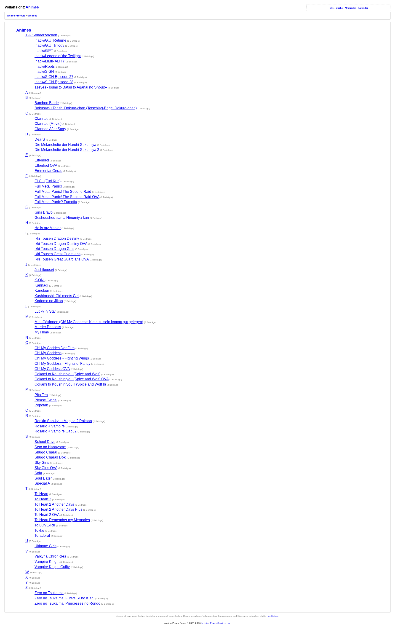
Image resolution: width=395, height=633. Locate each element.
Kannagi (41, 285)
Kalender (363, 8)
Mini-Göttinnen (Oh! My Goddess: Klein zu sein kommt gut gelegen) (89, 322)
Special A (42, 483)
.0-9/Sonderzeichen (41, 35)
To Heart (41, 494)
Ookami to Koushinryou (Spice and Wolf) (67, 374)
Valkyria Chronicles (50, 556)
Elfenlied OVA (46, 165)
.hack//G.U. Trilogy (49, 45)
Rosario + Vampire (50, 426)
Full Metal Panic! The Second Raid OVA (67, 197)
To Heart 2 (43, 499)
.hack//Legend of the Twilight (58, 56)
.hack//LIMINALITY (50, 61)
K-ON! (40, 280)
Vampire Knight (47, 561)
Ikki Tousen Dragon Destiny (57, 238)
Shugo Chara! (46, 452)
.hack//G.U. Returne (50, 40)
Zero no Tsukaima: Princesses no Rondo (67, 603)
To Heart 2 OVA (47, 515)
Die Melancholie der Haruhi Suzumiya (65, 145)
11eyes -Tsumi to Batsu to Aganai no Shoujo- (71, 87)
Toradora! (42, 535)
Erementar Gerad (48, 171)
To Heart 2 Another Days (54, 504)
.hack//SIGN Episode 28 (54, 82)
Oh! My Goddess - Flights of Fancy (62, 363)
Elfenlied (42, 160)
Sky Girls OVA (46, 468)
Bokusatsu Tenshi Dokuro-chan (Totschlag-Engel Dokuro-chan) (86, 108)
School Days (45, 442)
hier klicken (272, 616)
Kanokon (42, 290)
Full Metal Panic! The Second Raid (63, 191)
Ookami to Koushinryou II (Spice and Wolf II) (70, 384)
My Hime (42, 332)
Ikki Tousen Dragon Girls (54, 249)
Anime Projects (16, 15)
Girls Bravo (44, 212)
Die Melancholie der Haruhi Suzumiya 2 (67, 150)
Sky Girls (42, 462)
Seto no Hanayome (50, 447)
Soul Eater (43, 478)
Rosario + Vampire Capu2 (56, 431)
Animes (32, 7)
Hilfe (331, 8)
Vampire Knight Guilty (52, 567)
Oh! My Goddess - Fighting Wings (62, 358)
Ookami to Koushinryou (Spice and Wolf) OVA (72, 379)
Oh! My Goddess (48, 353)
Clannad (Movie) (48, 124)
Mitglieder (350, 8)
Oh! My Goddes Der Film (55, 348)
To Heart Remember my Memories (62, 520)
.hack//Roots (45, 66)
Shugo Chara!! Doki (51, 457)
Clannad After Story (50, 129)
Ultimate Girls (45, 546)
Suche (339, 8)
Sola (38, 473)
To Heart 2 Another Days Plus (58, 509)
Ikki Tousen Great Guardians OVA (62, 259)
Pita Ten (41, 395)
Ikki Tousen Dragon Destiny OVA (61, 244)
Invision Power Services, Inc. (216, 623)
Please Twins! (46, 400)
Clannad (41, 119)
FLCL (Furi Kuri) (48, 181)
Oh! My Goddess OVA (52, 369)
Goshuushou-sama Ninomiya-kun (62, 218)
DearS (40, 139)
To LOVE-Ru (45, 525)
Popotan (41, 405)
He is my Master (48, 228)
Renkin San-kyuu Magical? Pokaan (63, 421)
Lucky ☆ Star (45, 311)
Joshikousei (44, 270)
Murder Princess (48, 327)
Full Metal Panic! (48, 186)
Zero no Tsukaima (49, 593)
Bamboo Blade (47, 103)
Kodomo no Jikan (49, 301)
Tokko (39, 530)
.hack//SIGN (44, 71)
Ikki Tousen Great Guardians (57, 254)
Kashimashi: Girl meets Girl (57, 296)
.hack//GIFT (44, 51)
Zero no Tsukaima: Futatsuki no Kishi (64, 598)
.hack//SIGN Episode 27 (54, 77)
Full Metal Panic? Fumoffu (56, 202)
